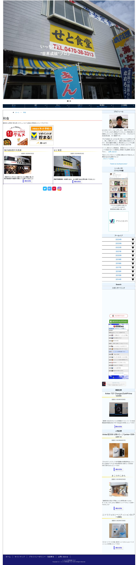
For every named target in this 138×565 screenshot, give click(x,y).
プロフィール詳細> (108, 158)
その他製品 (124, 105)
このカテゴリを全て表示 (118, 373)
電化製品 (102, 105)
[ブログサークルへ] (114, 384)
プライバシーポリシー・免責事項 (41, 557)
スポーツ (80, 105)
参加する (125, 374)
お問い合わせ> (112, 151)
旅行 (36, 105)
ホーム (14, 105)
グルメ (58, 105)
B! (49, 189)
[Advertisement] (31, 206)
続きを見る (28, 181)
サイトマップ (20, 557)
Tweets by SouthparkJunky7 (118, 164)
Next (132, 49)
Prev (5, 49)
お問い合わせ (63, 557)
